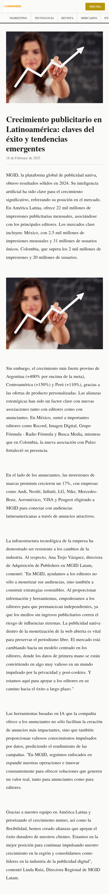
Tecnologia (44, 18)
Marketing (18, 18)
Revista (67, 18)
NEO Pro (95, 7)
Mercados (89, 18)
